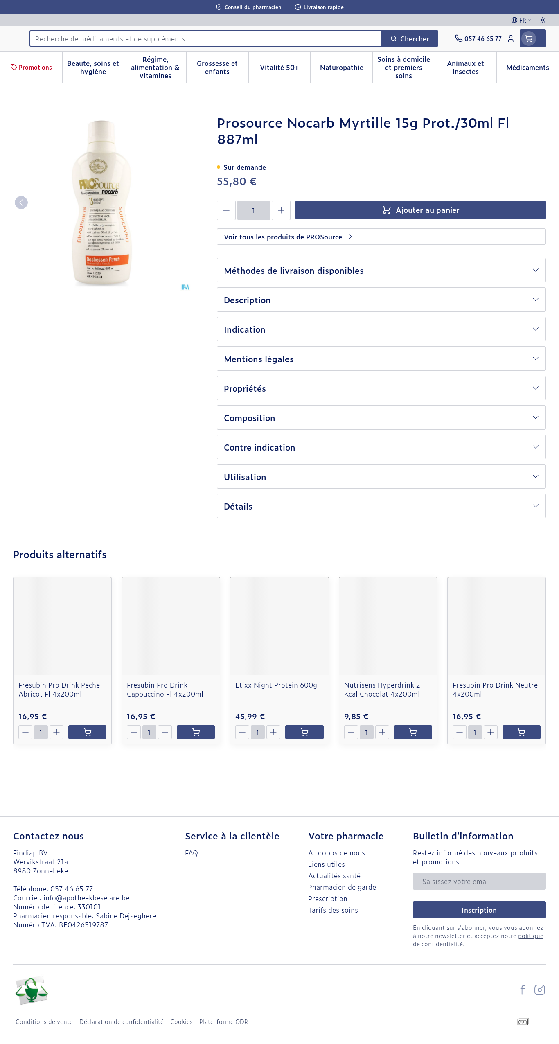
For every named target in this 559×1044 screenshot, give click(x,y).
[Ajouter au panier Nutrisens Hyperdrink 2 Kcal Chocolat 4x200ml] (413, 732)
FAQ (191, 852)
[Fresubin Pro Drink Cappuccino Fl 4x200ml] (171, 626)
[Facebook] (522, 990)
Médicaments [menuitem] (532, 69)
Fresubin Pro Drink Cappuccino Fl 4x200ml (165, 689)
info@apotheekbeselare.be (86, 897)
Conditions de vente (44, 1021)
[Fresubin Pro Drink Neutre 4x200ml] (496, 626)
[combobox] (205, 38)
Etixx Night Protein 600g (276, 685)
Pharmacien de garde (342, 886)
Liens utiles (326, 863)
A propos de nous (336, 852)
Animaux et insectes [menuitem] (471, 67)
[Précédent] (21, 202)
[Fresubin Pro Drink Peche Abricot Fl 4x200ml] (62, 626)
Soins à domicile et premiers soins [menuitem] (406, 67)
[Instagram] (540, 990)
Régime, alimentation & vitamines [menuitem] (158, 67)
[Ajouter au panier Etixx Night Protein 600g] (304, 732)
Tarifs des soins (333, 909)
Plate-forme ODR (223, 1021)
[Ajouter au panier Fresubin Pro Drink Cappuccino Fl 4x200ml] (196, 732)
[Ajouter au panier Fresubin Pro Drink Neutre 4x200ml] (522, 732)
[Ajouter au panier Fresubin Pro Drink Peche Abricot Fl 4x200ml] (87, 732)
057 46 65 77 (71, 888)
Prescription (327, 898)
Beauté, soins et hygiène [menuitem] (95, 67)
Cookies (181, 1021)
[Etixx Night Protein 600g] (279, 626)
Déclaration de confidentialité (121, 1021)
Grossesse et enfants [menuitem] (222, 67)
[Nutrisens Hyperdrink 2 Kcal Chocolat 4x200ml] (388, 626)
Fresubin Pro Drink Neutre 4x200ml (495, 689)
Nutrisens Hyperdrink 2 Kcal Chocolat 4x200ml (382, 689)
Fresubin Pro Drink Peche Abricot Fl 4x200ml (59, 689)
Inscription (479, 910)
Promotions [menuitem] (35, 67)
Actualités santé (334, 875)
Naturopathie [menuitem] (346, 69)
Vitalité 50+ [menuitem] (285, 69)
